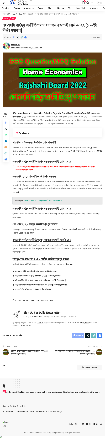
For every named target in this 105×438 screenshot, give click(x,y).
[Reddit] (100, 424)
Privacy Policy (85, 322)
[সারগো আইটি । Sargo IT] (21, 2)
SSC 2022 (26, 300)
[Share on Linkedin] (6, 141)
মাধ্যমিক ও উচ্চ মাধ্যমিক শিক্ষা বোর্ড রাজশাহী (34, 142)
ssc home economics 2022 (42, 300)
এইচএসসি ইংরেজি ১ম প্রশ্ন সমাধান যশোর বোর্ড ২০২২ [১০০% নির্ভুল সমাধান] (40, 280)
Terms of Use (42, 322)
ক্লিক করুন (69, 264)
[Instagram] (90, 424)
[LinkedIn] (97, 424)
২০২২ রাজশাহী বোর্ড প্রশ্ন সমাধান (34, 176)
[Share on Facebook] (13, 37)
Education (15, 44)
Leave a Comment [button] (91, 367)
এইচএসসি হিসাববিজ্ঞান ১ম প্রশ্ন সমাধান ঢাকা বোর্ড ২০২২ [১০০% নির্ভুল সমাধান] (41, 284)
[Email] (6, 147)
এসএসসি (6, 19)
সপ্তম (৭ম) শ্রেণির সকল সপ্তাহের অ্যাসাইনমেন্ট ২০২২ (33, 289)
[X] (83, 424)
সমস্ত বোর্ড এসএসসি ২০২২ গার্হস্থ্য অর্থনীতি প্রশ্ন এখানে (41, 259)
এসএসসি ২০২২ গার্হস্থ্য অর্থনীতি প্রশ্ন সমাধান (35, 224)
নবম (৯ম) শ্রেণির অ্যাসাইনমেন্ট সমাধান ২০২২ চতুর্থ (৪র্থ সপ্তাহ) (35, 271)
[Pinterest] (94, 424)
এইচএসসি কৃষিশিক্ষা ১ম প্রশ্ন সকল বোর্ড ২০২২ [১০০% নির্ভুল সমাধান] (38, 275)
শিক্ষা (13, 19)
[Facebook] (80, 424)
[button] (5, 2)
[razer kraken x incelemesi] (52, 437)
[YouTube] (87, 424)
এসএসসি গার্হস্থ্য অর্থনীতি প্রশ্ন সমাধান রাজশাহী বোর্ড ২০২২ (42, 161)
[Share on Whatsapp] (6, 135)
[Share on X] (17, 37)
